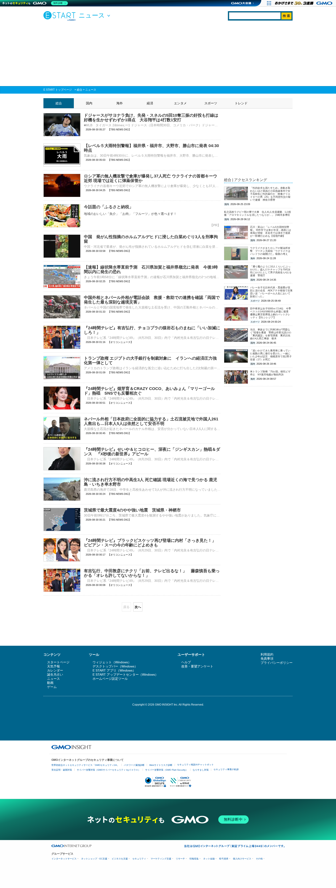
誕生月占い (55, 674)
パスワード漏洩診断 (134, 765)
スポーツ (210, 103)
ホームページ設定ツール (110, 678)
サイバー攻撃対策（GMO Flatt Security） (166, 770)
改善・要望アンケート (197, 666)
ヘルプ (186, 662)
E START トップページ (57, 89)
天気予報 (53, 666)
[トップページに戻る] (60, 16)
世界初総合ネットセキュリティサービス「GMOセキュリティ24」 (85, 765)
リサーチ (180, 858)
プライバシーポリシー (277, 662)
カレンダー (55, 670)
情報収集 (194, 858)
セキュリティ (139, 858)
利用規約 (267, 654)
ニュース (90, 89)
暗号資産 (223, 858)
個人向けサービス (242, 858)
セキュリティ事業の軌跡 (226, 769)
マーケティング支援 (161, 858)
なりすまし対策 (201, 770)
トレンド (241, 103)
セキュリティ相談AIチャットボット (195, 764)
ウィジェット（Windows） (112, 662)
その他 (259, 858)
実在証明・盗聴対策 (61, 770)
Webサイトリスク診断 (160, 765)
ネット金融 (209, 858)
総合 (79, 89)
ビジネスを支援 (120, 858)
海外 (119, 103)
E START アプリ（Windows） (114, 670)
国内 (89, 103)
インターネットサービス (64, 858)
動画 (50, 683)
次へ (138, 607)
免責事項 (267, 658)
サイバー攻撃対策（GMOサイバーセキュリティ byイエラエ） (108, 770)
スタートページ (58, 662)
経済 (150, 103)
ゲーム (52, 687)
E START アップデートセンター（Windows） (125, 674)
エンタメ (180, 103)
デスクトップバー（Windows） (115, 666)
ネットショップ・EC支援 (94, 858)
